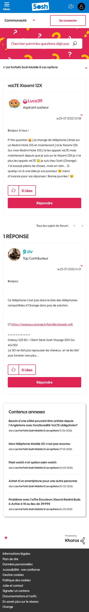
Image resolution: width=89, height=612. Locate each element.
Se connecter (68, 20)
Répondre (44, 203)
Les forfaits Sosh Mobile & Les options (32, 67)
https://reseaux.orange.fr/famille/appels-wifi (42, 324)
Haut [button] (6, 538)
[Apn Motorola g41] (82, 226)
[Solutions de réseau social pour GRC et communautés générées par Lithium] (75, 539)
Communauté (16, 20)
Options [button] (83, 67)
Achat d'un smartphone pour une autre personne (43, 481)
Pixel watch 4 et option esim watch (32, 462)
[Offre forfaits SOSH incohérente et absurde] (74, 226)
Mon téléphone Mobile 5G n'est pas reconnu (39, 444)
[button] (13, 190)
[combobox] (44, 43)
